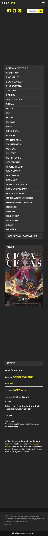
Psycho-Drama (14, 167)
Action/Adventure (17, 68)
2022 (11, 383)
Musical (10, 149)
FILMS (8, 3)
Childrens (12, 91)
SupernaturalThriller (19, 203)
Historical (12, 131)
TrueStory (12, 221)
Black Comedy (14, 82)
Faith (9, 113)
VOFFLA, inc (20, 390)
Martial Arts (13, 140)
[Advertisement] (24, 39)
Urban (9, 225)
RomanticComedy (16, 189)
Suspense (11, 207)
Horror (10, 135)
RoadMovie (12, 176)
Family (9, 118)
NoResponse (13, 162)
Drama (10, 104)
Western (11, 229)
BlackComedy (14, 86)
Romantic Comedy (16, 185)
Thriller (11, 212)
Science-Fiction (15, 194)
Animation (12, 73)
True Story (12, 216)
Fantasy (10, 122)
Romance (11, 180)
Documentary (14, 100)
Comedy (10, 95)
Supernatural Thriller (19, 198)
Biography (12, 77)
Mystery (11, 153)
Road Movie (13, 171)
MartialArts (13, 144)
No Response (13, 158)
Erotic (10, 109)
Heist (9, 127)
